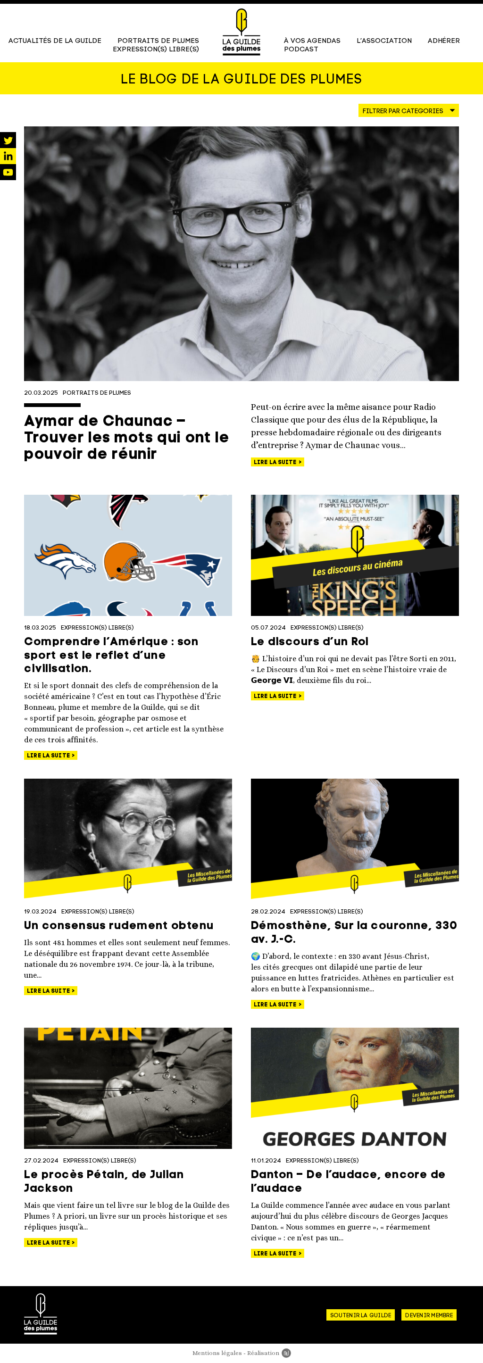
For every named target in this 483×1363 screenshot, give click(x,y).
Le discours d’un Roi (310, 642)
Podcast (301, 49)
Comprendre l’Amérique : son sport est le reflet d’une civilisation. (111, 656)
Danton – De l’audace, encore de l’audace (348, 1182)
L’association (384, 41)
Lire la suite (276, 462)
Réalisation (269, 1352)
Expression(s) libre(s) (156, 49)
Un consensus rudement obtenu (119, 926)
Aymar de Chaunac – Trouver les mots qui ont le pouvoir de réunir (126, 439)
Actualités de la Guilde (54, 41)
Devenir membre (428, 1316)
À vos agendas (312, 41)
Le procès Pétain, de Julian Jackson (104, 1182)
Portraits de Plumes (158, 41)
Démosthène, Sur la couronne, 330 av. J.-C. (354, 933)
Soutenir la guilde (360, 1316)
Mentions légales (217, 1352)
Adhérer (444, 41)
